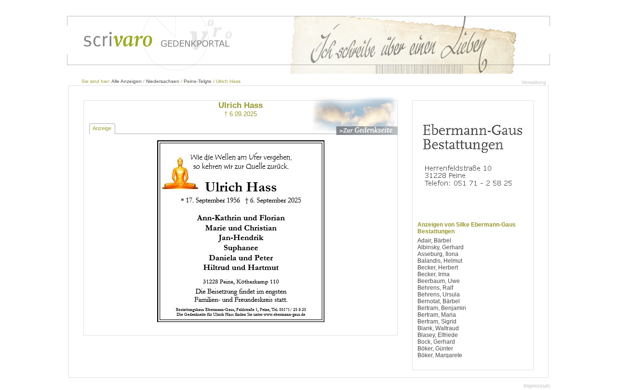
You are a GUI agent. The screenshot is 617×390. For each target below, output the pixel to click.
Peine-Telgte (198, 81)
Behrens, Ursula (438, 294)
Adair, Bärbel (434, 240)
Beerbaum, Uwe (438, 281)
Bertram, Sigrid (436, 321)
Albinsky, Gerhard (440, 247)
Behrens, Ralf (435, 287)
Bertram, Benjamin (441, 308)
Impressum (536, 386)
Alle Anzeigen (126, 81)
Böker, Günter (435, 348)
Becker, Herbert (437, 267)
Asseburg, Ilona (437, 254)
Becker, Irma (433, 274)
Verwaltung (534, 82)
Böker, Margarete (439, 355)
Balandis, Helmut (439, 260)
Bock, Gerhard (436, 341)
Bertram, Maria (436, 314)
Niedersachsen (162, 81)
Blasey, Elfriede (437, 335)
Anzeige (102, 128)
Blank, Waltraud (438, 328)
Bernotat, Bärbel (438, 301)
